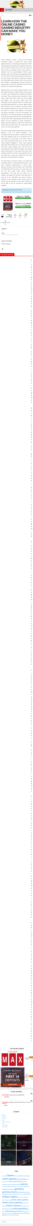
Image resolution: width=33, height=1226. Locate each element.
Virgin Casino (15, 1215)
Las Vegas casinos (20, 1194)
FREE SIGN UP (23, 207)
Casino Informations (6, 1121)
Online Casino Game (6, 1200)
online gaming (10, 1211)
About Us (4, 1118)
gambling (18, 1189)
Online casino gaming (13, 234)
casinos (24, 1184)
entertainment (6, 1189)
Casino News (16, 1184)
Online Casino (9, 1196)
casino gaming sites (15, 1181)
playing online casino (9, 1213)
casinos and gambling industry (9, 1186)
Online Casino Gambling (22, 1197)
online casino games (19, 1200)
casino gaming (21, 1179)
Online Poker (19, 1211)
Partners (3, 1222)
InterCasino (5, 1194)
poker (15, 1213)
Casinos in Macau (19, 1186)
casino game (26, 1176)
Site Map (3, 1115)
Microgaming (27, 1194)
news (3, 230)
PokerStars (20, 1213)
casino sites (26, 1186)
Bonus (3, 1120)
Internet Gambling (12, 1194)
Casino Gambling (18, 1176)
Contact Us (4, 1116)
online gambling (19, 1208)
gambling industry (9, 1192)
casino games (5, 234)
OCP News (6, 244)
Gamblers (12, 1189)
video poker (9, 1215)
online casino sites (7, 1209)
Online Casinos (5, 1125)
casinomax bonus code (7, 1184)
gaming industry (26, 1192)
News (3, 1123)
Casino (10, 1175)
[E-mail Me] (3, 249)
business (4, 1176)
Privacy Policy (4, 1126)
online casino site (25, 1206)
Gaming (20, 1192)
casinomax (24, 1181)
